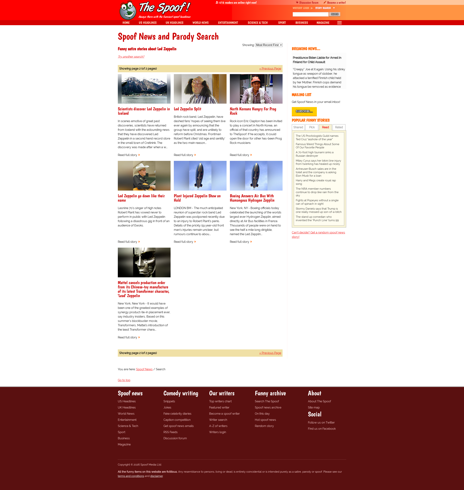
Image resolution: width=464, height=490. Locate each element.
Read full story (127, 155)
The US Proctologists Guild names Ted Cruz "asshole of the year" (317, 137)
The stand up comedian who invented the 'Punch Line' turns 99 (317, 218)
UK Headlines (127, 407)
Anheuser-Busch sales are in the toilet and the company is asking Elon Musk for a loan (316, 172)
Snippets (169, 401)
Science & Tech (128, 426)
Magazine (124, 444)
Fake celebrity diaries (177, 413)
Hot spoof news (265, 420)
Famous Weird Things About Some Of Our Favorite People (317, 146)
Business (124, 438)
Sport (121, 432)
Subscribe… (304, 111)
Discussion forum (308, 2)
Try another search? (131, 56)
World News (126, 413)
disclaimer (156, 476)
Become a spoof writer (224, 413)
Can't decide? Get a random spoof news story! (318, 235)
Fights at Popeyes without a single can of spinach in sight (317, 202)
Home (126, 22)
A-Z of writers (218, 426)
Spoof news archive (268, 407)
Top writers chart (220, 401)
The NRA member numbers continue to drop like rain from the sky (317, 192)
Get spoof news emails (178, 426)
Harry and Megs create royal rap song (316, 182)
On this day (262, 413)
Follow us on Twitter (321, 422)
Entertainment (127, 420)
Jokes (167, 407)
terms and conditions (131, 476)
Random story (264, 426)
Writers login (217, 432)
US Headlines (127, 401)
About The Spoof (319, 401)
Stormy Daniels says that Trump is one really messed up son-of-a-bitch (319, 210)
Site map (314, 407)
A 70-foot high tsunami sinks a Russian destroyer (315, 154)
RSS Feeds (170, 432)
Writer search (218, 420)
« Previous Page (270, 68)
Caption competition (176, 420)
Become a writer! (336, 2)
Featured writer (219, 407)
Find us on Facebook (322, 428)
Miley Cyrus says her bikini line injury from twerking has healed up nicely (318, 162)
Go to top (124, 380)
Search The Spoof (267, 401)
